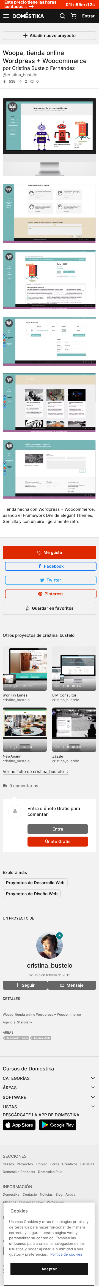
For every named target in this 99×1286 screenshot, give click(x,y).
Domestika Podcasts (19, 1172)
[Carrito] (73, 16)
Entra (58, 829)
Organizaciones (31, 1202)
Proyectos (25, 1164)
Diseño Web (41, 1038)
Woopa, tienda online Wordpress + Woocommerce (42, 1014)
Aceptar (49, 1269)
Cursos (8, 1164)
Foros (54, 1164)
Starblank (24, 1022)
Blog (59, 1194)
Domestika (11, 1194)
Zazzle (57, 756)
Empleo (41, 1164)
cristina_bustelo (59, 635)
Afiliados (9, 1202)
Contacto (30, 1194)
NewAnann (12, 756)
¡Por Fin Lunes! (16, 695)
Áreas (10, 1087)
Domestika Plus (50, 1172)
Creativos (69, 1164)
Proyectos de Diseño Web (31, 893)
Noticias (46, 1194)
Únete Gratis (57, 841)
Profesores (55, 1202)
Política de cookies (66, 1254)
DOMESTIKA (28, 16)
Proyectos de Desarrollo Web (35, 882)
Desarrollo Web (17, 1038)
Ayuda (70, 1194)
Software (14, 1097)
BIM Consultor (64, 695)
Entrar (88, 16)
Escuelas (87, 1164)
